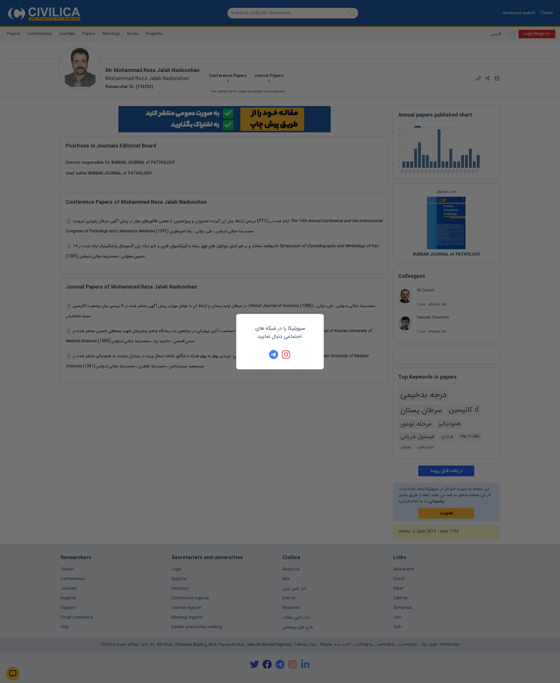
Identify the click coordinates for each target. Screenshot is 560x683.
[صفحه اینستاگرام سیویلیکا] (286, 354)
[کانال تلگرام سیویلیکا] (273, 354)
